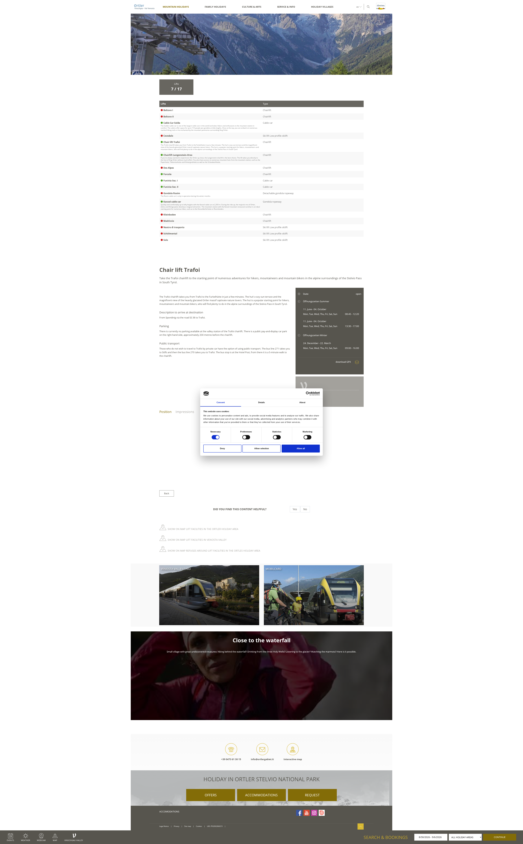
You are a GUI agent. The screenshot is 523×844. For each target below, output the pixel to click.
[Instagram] (314, 813)
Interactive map (293, 759)
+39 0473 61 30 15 (231, 759)
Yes (295, 509)
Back (166, 493)
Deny (222, 448)
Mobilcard (273, 569)
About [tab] (302, 402)
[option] (261, 44)
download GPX (343, 361)
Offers (211, 795)
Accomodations (169, 811)
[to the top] (361, 826)
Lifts (176, 87)
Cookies (199, 826)
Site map (187, 826)
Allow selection (261, 448)
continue (499, 837)
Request (312, 795)
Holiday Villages (322, 6)
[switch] (246, 437)
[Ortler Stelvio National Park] (144, 7)
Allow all (301, 448)
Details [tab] (261, 402)
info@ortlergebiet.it (262, 759)
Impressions (185, 411)
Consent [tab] (221, 402)
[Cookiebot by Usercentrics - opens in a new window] (308, 393)
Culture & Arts (251, 6)
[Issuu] (322, 813)
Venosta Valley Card (176, 569)
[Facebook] (299, 813)
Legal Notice (164, 826)
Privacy (176, 826)
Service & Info (286, 6)
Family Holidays (215, 6)
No (305, 509)
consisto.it (231, 826)
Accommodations (261, 795)
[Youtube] (307, 813)
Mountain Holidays (176, 6)
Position (165, 411)
